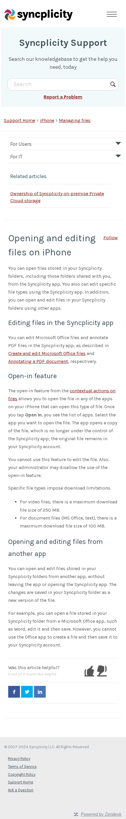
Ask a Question (20, 790)
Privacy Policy (19, 758)
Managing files (75, 120)
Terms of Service (22, 766)
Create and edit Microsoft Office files (47, 353)
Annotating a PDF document (38, 361)
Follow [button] (110, 237)
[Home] (38, 14)
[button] (89, 670)
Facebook (14, 692)
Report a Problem (63, 97)
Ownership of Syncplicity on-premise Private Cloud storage (57, 197)
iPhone (47, 120)
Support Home (19, 120)
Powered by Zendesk (101, 814)
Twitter (27, 692)
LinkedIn (40, 692)
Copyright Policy (21, 774)
